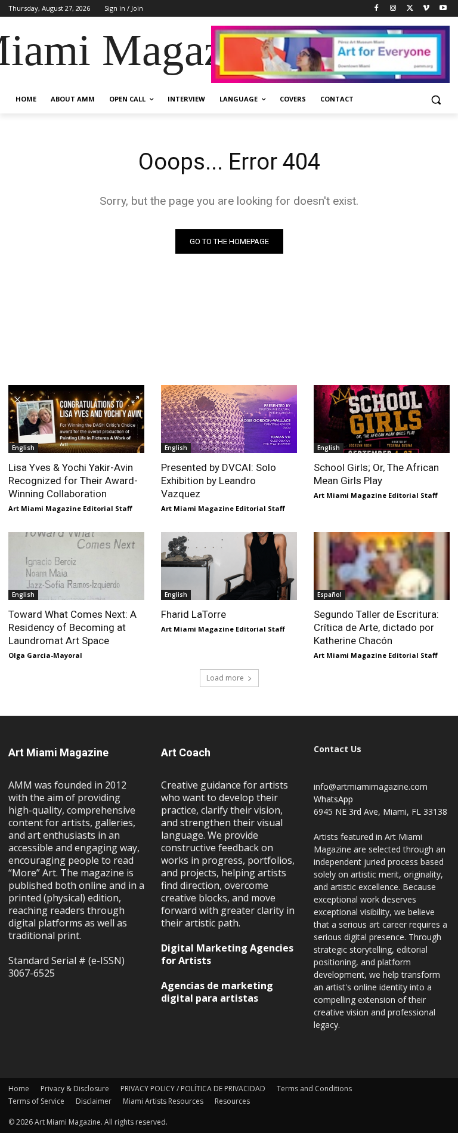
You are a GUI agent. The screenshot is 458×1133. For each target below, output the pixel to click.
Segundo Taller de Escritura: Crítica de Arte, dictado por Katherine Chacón (376, 627)
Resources (232, 1101)
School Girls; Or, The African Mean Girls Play (376, 474)
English (23, 448)
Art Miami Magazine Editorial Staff (70, 508)
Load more (225, 678)
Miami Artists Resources (163, 1101)
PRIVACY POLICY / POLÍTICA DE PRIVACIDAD (192, 1088)
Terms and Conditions (314, 1088)
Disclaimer (94, 1101)
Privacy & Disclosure (75, 1088)
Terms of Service (36, 1101)
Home (18, 1088)
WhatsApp (333, 799)
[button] (436, 99)
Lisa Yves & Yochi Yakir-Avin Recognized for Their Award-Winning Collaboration (73, 480)
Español (329, 594)
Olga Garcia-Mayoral (45, 655)
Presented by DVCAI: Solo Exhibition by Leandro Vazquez (218, 480)
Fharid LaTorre (193, 614)
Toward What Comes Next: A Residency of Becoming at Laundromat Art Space (72, 627)
